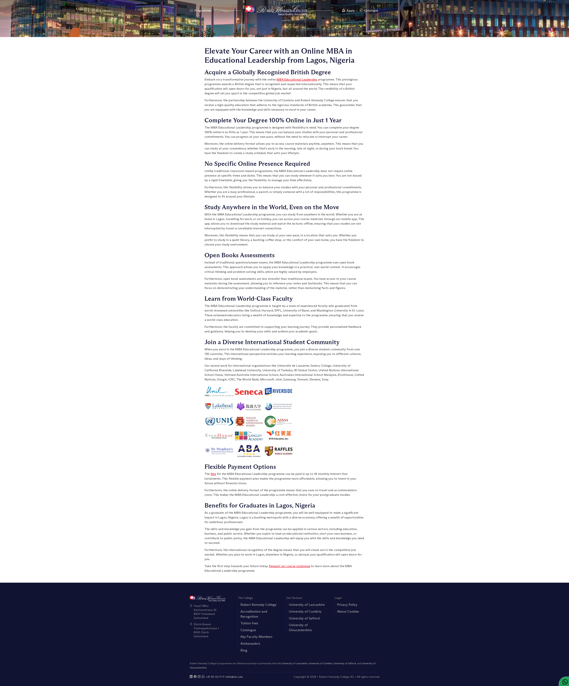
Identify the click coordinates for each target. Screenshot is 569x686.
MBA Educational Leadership (296, 79)
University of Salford (304, 618)
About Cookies (348, 611)
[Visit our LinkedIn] (191, 676)
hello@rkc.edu (234, 676)
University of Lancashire (307, 605)
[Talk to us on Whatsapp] (203, 676)
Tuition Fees (249, 623)
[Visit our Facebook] (195, 676)
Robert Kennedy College (258, 605)
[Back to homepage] (276, 10)
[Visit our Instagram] (199, 676)
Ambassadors (250, 643)
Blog (243, 650)
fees (213, 474)
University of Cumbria (305, 611)
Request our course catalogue (289, 566)
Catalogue (248, 630)
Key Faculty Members (256, 637)
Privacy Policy (347, 605)
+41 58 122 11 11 (215, 676)
